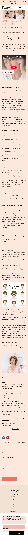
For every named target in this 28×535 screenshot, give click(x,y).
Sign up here (18, 407)
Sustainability (14, 511)
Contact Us (14, 496)
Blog (14, 509)
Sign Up (14, 501)
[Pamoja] (3, 437)
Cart (24, 7)
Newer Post (21, 442)
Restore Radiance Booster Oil (14, 198)
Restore (6, 325)
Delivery (14, 499)
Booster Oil (15, 429)
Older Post (6, 442)
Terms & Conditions (14, 494)
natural (11, 380)
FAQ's (14, 506)
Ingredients (14, 504)
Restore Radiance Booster (15, 217)
